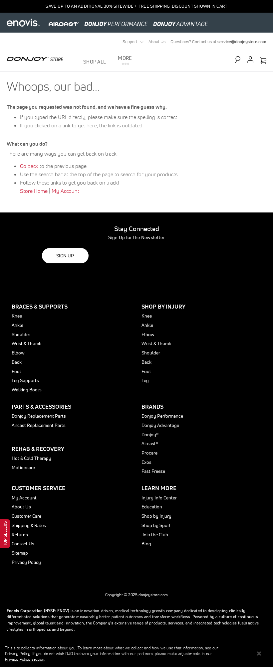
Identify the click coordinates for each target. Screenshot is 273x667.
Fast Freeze (153, 471)
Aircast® (149, 444)
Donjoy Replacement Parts (39, 416)
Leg (145, 380)
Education (151, 507)
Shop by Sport (156, 525)
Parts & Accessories (41, 406)
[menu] (107, 62)
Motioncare (23, 467)
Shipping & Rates (29, 525)
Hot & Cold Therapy (31, 458)
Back (17, 362)
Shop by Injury (156, 516)
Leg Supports (25, 380)
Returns (20, 535)
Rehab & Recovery (38, 448)
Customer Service (38, 487)
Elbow (18, 353)
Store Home (34, 191)
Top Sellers (5, 533)
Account (250, 59)
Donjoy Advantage (160, 425)
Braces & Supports (40, 306)
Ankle (17, 325)
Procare (149, 453)
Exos (146, 462)
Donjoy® (149, 435)
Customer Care (26, 516)
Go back (29, 166)
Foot (16, 371)
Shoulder (21, 334)
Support (130, 42)
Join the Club (154, 535)
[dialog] (136, 653)
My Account (65, 191)
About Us (156, 42)
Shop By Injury (163, 306)
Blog (146, 544)
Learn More (158, 487)
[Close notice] (259, 653)
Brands (152, 406)
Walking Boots (27, 390)
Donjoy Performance (162, 416)
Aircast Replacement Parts (39, 425)
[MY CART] (263, 61)
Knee (17, 316)
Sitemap (20, 553)
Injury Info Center (159, 498)
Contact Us (23, 544)
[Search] (240, 59)
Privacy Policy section (24, 659)
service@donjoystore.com (241, 42)
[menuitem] (96, 61)
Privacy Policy (26, 562)
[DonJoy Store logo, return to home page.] (35, 59)
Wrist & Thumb (27, 343)
